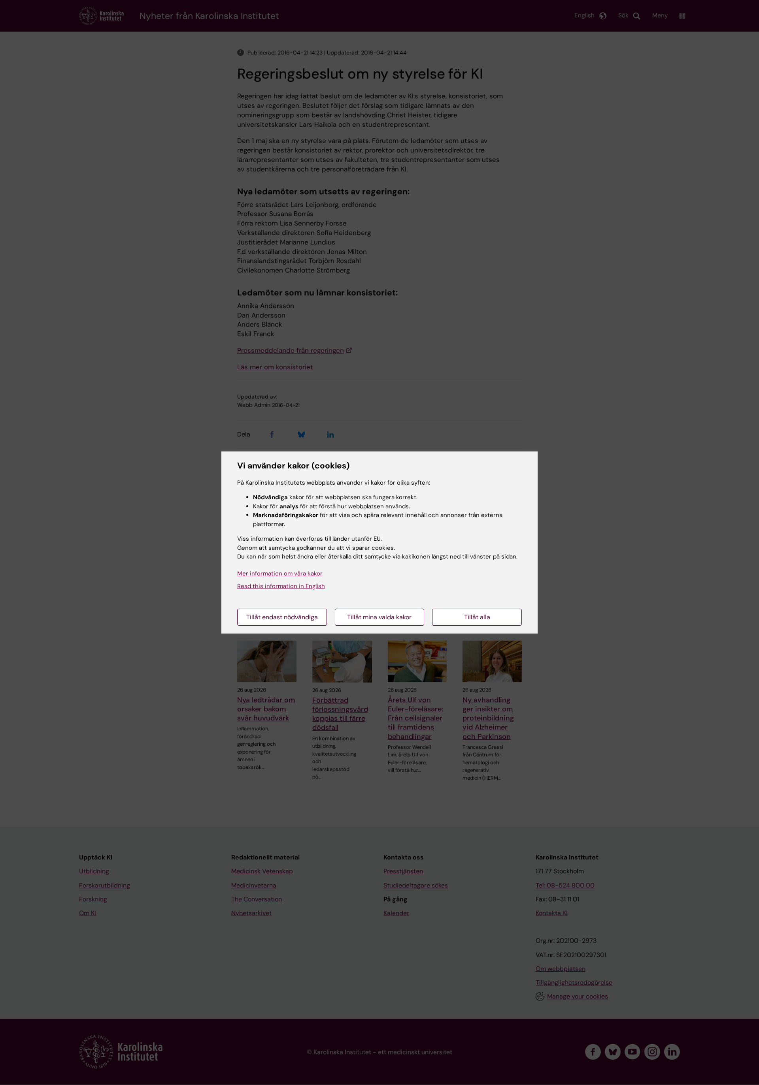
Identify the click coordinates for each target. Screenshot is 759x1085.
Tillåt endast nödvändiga (282, 617)
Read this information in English (281, 586)
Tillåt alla (477, 617)
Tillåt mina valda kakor (379, 617)
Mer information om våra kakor (280, 573)
